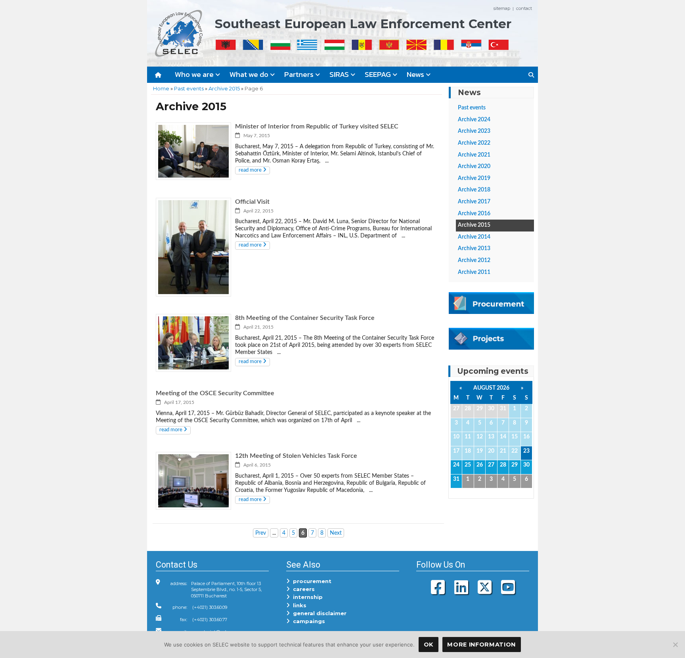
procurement (310, 581)
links (298, 605)
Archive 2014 (474, 237)
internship (306, 597)
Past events (189, 88)
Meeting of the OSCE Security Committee (215, 393)
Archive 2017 (474, 202)
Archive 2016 (474, 213)
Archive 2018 (474, 190)
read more (251, 170)
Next (336, 533)
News (416, 74)
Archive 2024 (474, 119)
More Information (481, 644)
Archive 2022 (474, 143)
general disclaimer (318, 613)
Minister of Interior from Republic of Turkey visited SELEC (316, 126)
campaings (307, 621)
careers (302, 589)
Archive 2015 (224, 88)
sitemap (502, 8)
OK (428, 644)
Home (161, 88)
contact (524, 8)
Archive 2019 (474, 178)
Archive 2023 (474, 131)
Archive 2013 (474, 248)
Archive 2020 (474, 166)
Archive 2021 (474, 155)
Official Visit (252, 202)
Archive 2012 (474, 260)
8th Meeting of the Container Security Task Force (305, 318)
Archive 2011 (474, 272)
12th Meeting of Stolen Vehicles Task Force (296, 456)
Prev (260, 533)
